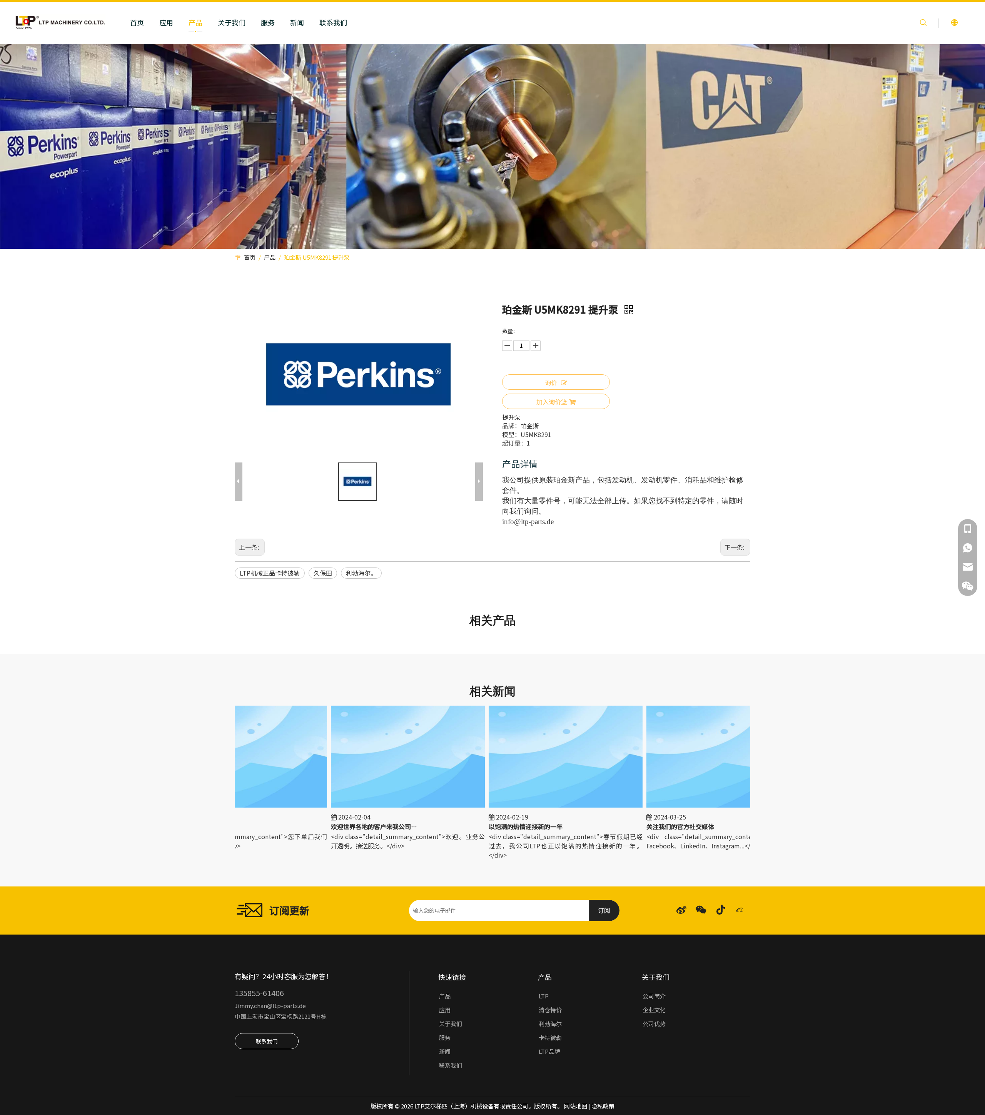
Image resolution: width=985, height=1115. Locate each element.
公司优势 (654, 1024)
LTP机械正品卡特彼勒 (270, 573)
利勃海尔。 (361, 573)
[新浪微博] (681, 910)
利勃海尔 (550, 1024)
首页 (137, 22)
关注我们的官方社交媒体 (657, 826)
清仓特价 (550, 1010)
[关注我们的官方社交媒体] (700, 806)
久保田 (323, 573)
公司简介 (654, 996)
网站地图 (575, 1106)
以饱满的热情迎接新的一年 (502, 826)
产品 (195, 22)
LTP (544, 996)
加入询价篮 (551, 401)
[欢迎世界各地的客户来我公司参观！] (384, 806)
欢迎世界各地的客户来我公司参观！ (350, 826)
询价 (551, 382)
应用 (166, 22)
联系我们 (333, 22)
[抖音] (721, 910)
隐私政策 (602, 1106)
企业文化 (654, 1010)
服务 (268, 22)
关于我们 (231, 22)
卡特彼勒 (550, 1037)
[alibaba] (740, 910)
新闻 (297, 22)
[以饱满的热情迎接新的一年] (542, 806)
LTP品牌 (549, 1051)
